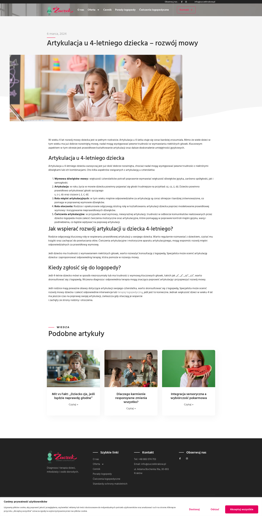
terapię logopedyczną (130, 292)
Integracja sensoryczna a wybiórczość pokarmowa (189, 396)
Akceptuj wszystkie (241, 509)
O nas (80, 10)
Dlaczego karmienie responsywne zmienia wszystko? (131, 398)
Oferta (91, 10)
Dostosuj (194, 509)
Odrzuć (215, 509)
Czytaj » (73, 404)
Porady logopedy (125, 10)
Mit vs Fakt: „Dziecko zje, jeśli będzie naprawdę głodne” (73, 396)
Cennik (107, 10)
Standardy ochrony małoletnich (110, 484)
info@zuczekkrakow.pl (205, 1)
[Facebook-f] (182, 2)
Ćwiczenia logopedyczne (154, 10)
